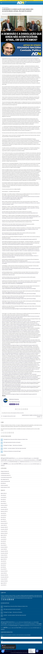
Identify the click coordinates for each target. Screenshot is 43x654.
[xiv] (11, 113)
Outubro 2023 (3, 555)
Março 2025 (3, 521)
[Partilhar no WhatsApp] (16, 409)
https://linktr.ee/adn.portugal (14, 401)
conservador (4, 460)
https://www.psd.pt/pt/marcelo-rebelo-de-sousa (11, 278)
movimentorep (26, 461)
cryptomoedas (9, 460)
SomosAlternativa (26, 627)
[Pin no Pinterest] (23, 409)
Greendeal (5, 461)
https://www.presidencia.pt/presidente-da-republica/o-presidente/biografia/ (19, 244)
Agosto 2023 (3, 559)
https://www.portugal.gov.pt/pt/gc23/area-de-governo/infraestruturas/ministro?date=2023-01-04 (20, 212)
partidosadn (38, 461)
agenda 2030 (5, 458)
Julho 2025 (3, 513)
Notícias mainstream (4, 481)
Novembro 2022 (4, 577)
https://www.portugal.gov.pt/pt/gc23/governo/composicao (12, 234)
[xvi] (38, 140)
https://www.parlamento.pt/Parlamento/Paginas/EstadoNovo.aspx (14, 225)
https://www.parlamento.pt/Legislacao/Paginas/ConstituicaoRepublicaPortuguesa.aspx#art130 (19, 308)
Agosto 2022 (3, 583)
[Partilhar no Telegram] (27, 409)
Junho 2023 (3, 563)
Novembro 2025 (4, 509)
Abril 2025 (3, 519)
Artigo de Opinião (4, 471)
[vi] (10, 67)
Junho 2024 (3, 539)
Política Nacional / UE (5, 487)
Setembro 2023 (3, 557)
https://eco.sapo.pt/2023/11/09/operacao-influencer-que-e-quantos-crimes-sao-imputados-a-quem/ (20, 321)
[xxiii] (12, 177)
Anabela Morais (11, 458)
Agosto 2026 (3, 493)
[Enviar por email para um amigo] (21, 409)
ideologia (15, 461)
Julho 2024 (3, 537)
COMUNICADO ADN (5, 475)
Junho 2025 (3, 515)
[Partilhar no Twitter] (19, 409)
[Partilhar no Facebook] (18, 409)
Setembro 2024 (3, 533)
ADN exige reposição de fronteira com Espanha (12, 442)
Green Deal (8, 461)
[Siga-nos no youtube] (11, 433)
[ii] (31, 59)
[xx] (8, 158)
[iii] (31, 61)
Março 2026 (3, 503)
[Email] (18, 404)
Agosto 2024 (3, 535)
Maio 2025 (3, 517)
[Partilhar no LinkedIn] (25, 409)
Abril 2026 (3, 501)
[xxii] (18, 159)
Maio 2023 (3, 565)
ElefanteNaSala (32, 460)
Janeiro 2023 (3, 573)
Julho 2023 (3, 561)
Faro (38, 460)
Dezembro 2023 (4, 551)
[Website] (16, 404)
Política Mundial (4, 485)
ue (33, 463)
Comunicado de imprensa (5, 477)
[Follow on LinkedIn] (9, 433)
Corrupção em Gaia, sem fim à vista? (8, 416)
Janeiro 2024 (3, 549)
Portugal (9, 627)
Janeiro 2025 (3, 525)
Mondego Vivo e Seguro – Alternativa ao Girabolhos (13, 445)
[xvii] (5, 144)
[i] (2, 193)
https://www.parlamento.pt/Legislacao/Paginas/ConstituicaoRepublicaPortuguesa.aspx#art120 (19, 239)
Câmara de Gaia (17, 460)
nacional (30, 461)
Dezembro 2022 (4, 575)
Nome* (2, 636)
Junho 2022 (3, 584)
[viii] (6, 71)
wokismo (3, 465)
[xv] (18, 124)
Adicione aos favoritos (20, 412)
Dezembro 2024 (4, 527)
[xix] (3, 285)
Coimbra (32, 458)
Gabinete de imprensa (14, 399)
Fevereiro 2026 (3, 505)
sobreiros (22, 627)
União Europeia (36, 463)
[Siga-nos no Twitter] (5, 433)
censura (22, 458)
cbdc (20, 458)
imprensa (22, 461)
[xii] (32, 89)
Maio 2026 (3, 499)
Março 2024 (3, 545)
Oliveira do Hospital (34, 461)
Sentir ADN (18, 463)
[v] (24, 63)
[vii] (39, 67)
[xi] (20, 88)
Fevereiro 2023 (3, 571)
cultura (13, 460)
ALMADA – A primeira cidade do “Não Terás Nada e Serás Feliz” (15, 448)
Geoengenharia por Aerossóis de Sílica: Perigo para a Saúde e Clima (16, 439)
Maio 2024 (3, 541)
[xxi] (23, 158)
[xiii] (38, 89)
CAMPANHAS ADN (4, 473)
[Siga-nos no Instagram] (4, 433)
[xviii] (3, 280)
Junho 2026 (3, 497)
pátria (10, 627)
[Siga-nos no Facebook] (2, 433)
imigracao (18, 461)
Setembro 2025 (3, 511)
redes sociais (14, 463)
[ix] (36, 71)
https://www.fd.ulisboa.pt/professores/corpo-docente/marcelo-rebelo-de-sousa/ (23, 368)
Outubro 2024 (3, 531)
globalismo (2, 461)
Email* (2, 640)
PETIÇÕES (3, 483)
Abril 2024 (3, 543)
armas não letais (17, 458)
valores (40, 627)
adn (2, 458)
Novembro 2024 (4, 529)
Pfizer (40, 461)
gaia (40, 460)
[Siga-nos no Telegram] (13, 433)
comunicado (36, 458)
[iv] (38, 62)
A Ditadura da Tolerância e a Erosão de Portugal (12, 451)
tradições (31, 627)
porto (5, 463)
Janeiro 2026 (3, 507)
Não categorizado (5, 7)
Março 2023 (3, 569)
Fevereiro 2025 (3, 523)
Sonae (29, 627)
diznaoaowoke (26, 460)
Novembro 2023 (4, 553)
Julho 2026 (3, 495)
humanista (12, 461)
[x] (6, 88)
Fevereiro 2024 (3, 547)
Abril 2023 (3, 567)
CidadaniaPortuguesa (27, 458)
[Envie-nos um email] (7, 433)
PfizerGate (2, 627)
